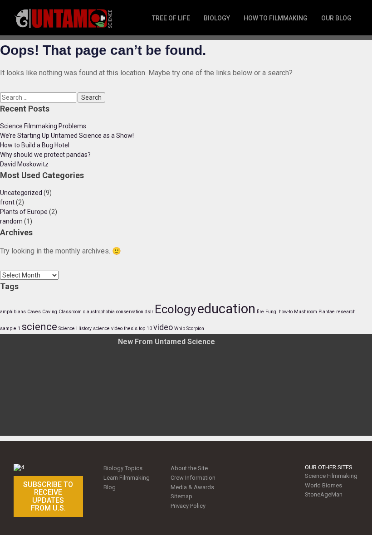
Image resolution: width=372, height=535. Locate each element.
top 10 (145, 328)
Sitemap (181, 496)
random (11, 221)
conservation (129, 312)
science (39, 326)
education (226, 308)
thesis (130, 328)
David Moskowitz (24, 164)
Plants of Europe (24, 211)
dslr (149, 312)
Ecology (175, 309)
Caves (34, 312)
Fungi (271, 312)
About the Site (189, 468)
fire (260, 312)
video (163, 327)
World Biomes (323, 485)
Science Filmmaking (331, 475)
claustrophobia (99, 312)
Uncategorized (21, 192)
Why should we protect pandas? (45, 154)
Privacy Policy (188, 505)
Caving (49, 312)
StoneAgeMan (324, 494)
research (346, 312)
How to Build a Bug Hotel (34, 145)
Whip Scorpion (189, 328)
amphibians (13, 312)
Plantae (326, 312)
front (7, 202)
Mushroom (305, 312)
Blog (109, 487)
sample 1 (10, 328)
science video (107, 328)
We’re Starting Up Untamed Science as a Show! (67, 135)
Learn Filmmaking (126, 477)
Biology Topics (122, 468)
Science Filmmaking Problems (43, 126)
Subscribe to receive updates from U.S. (48, 496)
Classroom (70, 312)
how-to (286, 312)
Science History (75, 328)
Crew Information (193, 477)
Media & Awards (192, 487)
